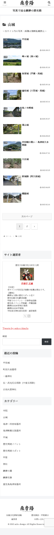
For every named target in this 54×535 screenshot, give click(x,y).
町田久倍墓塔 (9, 370)
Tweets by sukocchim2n (15, 328)
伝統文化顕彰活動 (14, 515)
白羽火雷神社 (9, 390)
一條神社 (7, 376)
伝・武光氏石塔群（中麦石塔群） (19, 383)
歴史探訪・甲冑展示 (40, 515)
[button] (48, 402)
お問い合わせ (40, 519)
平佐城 (6, 363)
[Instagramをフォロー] (29, 316)
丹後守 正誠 (27, 284)
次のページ (27, 216)
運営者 (14, 519)
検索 (4, 336)
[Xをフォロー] (25, 316)
